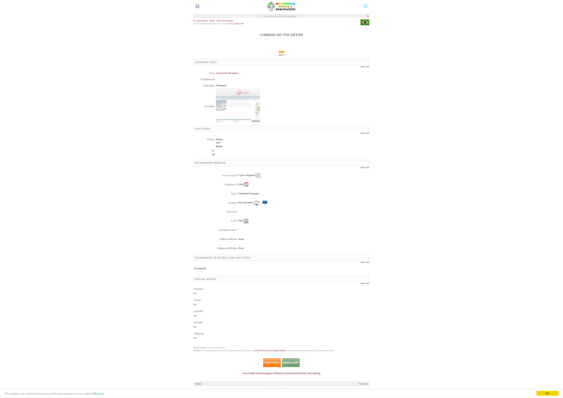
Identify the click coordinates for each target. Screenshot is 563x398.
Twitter (198, 384)
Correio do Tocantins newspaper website (269, 350)
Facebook (363, 384)
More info (98, 393)
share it (281, 55)
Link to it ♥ (238, 24)
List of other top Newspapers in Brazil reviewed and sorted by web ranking (281, 373)
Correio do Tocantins (224, 21)
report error (365, 67)
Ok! (548, 393)
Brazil (212, 21)
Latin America (202, 21)
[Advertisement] (304, 90)
